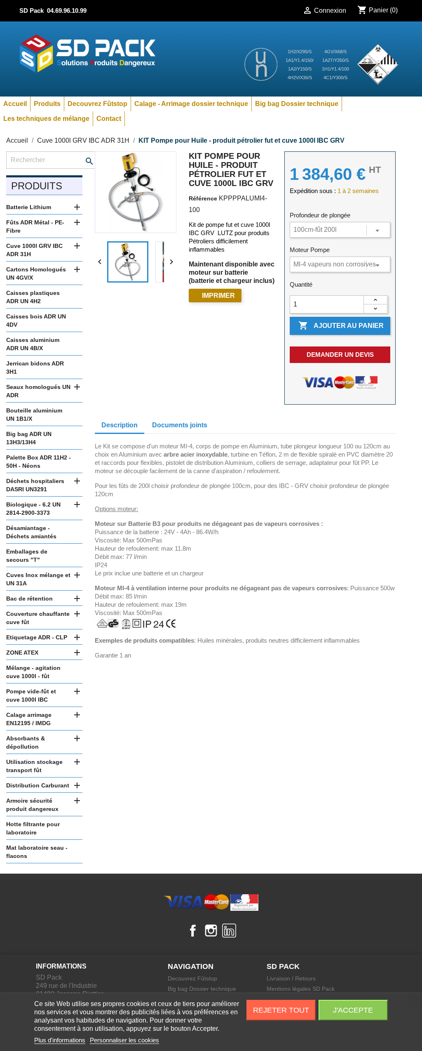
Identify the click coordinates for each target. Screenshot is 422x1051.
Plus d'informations (59, 1040)
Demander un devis (340, 354)
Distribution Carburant (37, 785)
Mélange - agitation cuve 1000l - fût (33, 672)
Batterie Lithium (28, 207)
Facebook (193, 930)
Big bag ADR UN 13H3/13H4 (29, 438)
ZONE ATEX (22, 652)
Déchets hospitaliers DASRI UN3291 (35, 485)
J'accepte (353, 1010)
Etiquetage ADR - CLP (36, 637)
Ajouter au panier (341, 325)
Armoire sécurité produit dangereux (32, 804)
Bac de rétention (29, 598)
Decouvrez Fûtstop (97, 103)
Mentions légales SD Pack (301, 988)
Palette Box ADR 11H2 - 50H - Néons (38, 461)
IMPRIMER (218, 295)
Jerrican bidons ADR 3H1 (35, 367)
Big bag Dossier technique (296, 103)
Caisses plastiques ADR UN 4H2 (33, 297)
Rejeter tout (281, 1010)
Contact (108, 118)
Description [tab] (119, 425)
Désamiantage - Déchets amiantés (31, 532)
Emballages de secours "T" (26, 555)
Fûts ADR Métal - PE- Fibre (35, 226)
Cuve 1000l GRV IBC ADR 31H (34, 250)
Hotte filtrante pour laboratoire (33, 828)
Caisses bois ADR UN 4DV (36, 320)
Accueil (15, 103)
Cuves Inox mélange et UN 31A (38, 579)
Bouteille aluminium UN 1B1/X (34, 414)
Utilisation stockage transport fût (34, 766)
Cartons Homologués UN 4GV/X (36, 273)
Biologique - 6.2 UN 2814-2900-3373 (33, 508)
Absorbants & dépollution (25, 742)
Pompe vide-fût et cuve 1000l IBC (31, 695)
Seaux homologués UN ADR (38, 391)
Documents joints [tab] (179, 425)
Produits (47, 103)
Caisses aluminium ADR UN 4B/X (32, 344)
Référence (203, 198)
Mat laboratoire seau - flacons (37, 851)
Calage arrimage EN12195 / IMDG (29, 719)
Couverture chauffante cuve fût (38, 617)
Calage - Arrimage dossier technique (191, 103)
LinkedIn (229, 930)
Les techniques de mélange (46, 118)
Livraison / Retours (291, 978)
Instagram (211, 930)
